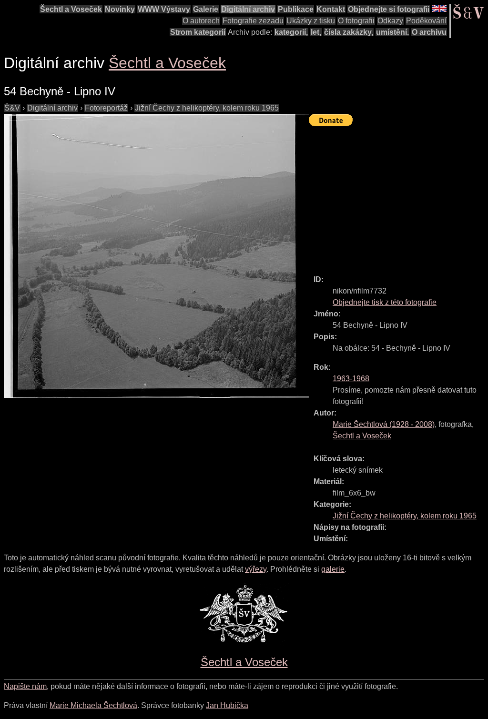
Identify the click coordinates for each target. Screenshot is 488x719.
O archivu (429, 32)
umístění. (392, 32)
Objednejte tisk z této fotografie (385, 302)
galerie (333, 569)
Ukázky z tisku (310, 21)
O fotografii (356, 21)
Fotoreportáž (106, 108)
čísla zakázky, (348, 32)
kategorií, (291, 32)
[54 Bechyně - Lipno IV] (156, 256)
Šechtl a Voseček (71, 9)
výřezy (255, 569)
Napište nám (25, 686)
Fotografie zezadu (253, 21)
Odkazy (390, 21)
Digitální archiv (248, 9)
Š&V (12, 108)
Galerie (205, 9)
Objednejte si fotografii (388, 9)
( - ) (384, 424)
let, (316, 32)
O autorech (201, 21)
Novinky (120, 9)
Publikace (296, 9)
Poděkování (426, 21)
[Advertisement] (398, 196)
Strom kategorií (197, 32)
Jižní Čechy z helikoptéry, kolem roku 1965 (207, 108)
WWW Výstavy (164, 9)
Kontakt (330, 9)
